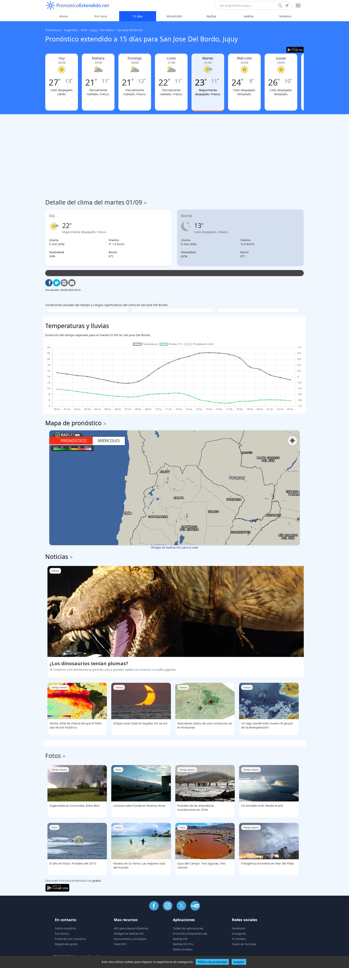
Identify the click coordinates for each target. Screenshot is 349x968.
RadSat (211, 16)
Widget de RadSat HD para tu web (174, 547)
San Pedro (107, 30)
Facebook (238, 928)
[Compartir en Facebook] (49, 282)
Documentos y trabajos (130, 939)
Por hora (101, 16)
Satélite (248, 16)
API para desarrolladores (131, 928)
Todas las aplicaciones (188, 928)
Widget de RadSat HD (129, 933)
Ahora (63, 16)
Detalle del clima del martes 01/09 (96, 202)
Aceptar (239, 962)
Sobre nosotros (65, 928)
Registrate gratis (66, 944)
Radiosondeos (182, 949)
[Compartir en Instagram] (64, 282)
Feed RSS (120, 944)
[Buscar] (281, 6)
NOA (84, 30)
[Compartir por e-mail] (72, 282)
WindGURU (174, 16)
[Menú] (298, 5)
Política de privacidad (212, 962)
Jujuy (93, 30)
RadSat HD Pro (183, 944)
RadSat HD (180, 939)
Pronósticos (53, 30)
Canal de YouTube (244, 944)
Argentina (71, 30)
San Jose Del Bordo (130, 30)
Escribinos (62, 933)
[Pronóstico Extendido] (77, 5)
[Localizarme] (287, 6)
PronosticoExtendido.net (190, 933)
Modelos (285, 16)
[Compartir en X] (56, 282)
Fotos (53, 756)
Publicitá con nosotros (70, 939)
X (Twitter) (239, 939)
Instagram (239, 933)
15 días (137, 16)
